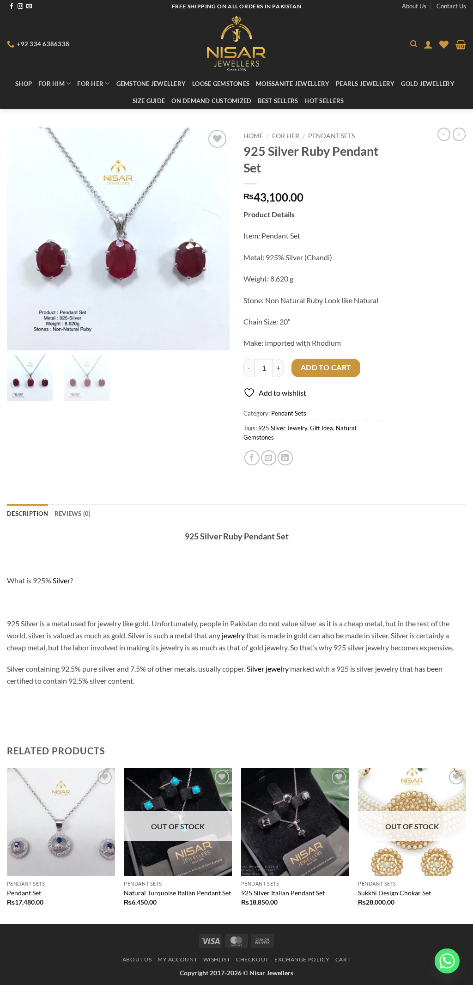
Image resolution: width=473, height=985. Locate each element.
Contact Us (451, 6)
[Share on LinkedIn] (285, 457)
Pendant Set (24, 893)
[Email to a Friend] (268, 457)
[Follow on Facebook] (11, 6)
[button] (428, 44)
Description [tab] (27, 513)
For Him (51, 83)
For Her (90, 83)
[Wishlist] (444, 44)
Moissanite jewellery (292, 83)
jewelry (233, 635)
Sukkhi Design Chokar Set (394, 893)
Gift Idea (321, 428)
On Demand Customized (211, 100)
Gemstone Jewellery (151, 83)
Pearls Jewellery (365, 83)
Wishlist (216, 959)
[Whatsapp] (447, 960)
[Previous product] (459, 134)
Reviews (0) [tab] (73, 513)
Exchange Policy (301, 959)
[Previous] (7, 845)
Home (253, 136)
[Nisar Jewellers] (237, 43)
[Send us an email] (29, 6)
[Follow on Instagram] (20, 6)
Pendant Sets (331, 136)
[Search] (413, 44)
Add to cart (326, 367)
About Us (414, 6)
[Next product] (443, 134)
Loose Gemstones (220, 83)
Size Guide (149, 100)
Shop (23, 83)
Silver (61, 580)
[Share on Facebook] (252, 457)
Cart (343, 959)
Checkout (252, 959)
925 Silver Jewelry (282, 428)
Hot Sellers (324, 100)
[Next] (466, 845)
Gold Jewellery (428, 83)
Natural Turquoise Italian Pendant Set (177, 893)
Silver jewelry (268, 668)
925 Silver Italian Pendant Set (283, 893)
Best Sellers (278, 100)
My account (177, 959)
